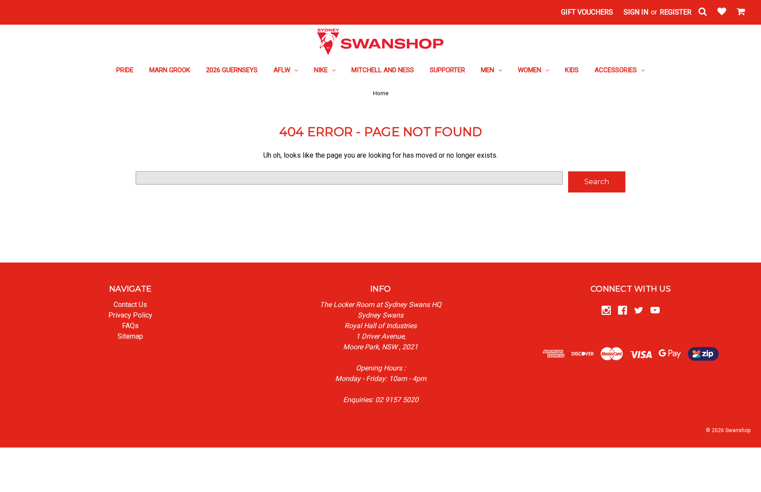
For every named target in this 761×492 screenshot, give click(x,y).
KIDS (572, 70)
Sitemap (130, 336)
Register (675, 12)
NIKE (321, 70)
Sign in (636, 12)
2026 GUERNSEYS (232, 70)
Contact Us (130, 304)
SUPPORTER (447, 70)
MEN (488, 70)
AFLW (282, 70)
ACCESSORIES (617, 70)
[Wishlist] (721, 12)
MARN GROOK (169, 70)
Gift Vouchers (587, 12)
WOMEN (530, 70)
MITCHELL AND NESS (382, 70)
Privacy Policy (130, 315)
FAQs (130, 326)
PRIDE (124, 70)
